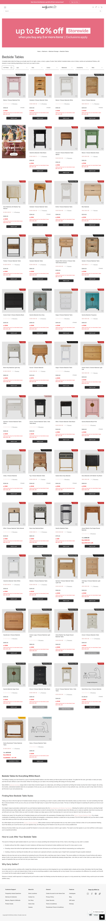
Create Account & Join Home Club (55, 893)
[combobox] (53, 11)
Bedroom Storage (53, 51)
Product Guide (9, 903)
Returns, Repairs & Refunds (12, 900)
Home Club (31, 903)
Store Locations (32, 893)
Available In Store (14, 761)
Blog (70, 897)
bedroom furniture (15, 785)
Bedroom (44, 51)
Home (38, 51)
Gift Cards (72, 900)
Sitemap (71, 903)
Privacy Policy (50, 897)
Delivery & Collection (11, 897)
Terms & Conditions (51, 903)
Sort (18, 67)
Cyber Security (50, 900)
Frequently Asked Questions (13, 893)
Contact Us (31, 897)
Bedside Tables (64, 51)
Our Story (31, 900)
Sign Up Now (74, 2)
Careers (30, 907)
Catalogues (72, 893)
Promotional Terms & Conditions (55, 907)
